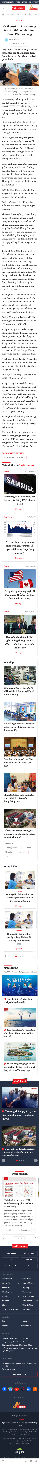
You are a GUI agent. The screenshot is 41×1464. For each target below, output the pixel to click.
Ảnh (3, 1319)
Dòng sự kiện (20, 1172)
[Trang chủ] (3, 14)
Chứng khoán (8, 2)
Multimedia (11, 967)
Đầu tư (19, 14)
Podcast (14, 971)
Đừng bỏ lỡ (10, 866)
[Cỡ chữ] (25, 1461)
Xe (30, 2)
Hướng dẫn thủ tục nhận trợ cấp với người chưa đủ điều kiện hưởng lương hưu (19, 898)
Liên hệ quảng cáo (19, 1372)
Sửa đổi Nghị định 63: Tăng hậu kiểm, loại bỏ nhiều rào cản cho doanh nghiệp (19, 727)
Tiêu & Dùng (21, 2)
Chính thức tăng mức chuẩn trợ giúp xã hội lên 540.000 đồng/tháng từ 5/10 (19, 798)
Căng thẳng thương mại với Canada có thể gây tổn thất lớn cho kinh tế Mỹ (20, 595)
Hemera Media (30, 1455)
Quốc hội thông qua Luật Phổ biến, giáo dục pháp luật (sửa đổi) (18, 762)
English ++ (29, 1263)
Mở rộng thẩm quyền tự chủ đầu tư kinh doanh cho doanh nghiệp (19, 1114)
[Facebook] (4, 1386)
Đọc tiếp (9, 662)
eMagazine (35, 971)
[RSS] (35, 1386)
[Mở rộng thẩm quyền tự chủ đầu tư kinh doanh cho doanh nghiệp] (20, 1097)
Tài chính (28, 14)
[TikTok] (23, 1386)
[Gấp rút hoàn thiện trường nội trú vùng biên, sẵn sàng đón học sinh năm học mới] (18, 1134)
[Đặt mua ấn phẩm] (33, 7)
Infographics (24, 971)
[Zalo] (29, 1386)
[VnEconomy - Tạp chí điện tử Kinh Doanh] (20, 1243)
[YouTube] (16, 1386)
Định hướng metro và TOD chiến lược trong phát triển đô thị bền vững (17, 1201)
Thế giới (6, 471)
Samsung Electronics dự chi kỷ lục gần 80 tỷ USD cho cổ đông (19, 500)
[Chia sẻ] (36, 1461)
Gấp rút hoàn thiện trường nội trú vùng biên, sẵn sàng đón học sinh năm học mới (19, 834)
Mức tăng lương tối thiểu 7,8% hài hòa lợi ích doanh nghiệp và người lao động (19, 691)
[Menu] (3, 1461)
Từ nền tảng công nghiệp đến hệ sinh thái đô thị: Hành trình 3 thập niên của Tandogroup (20, 1066)
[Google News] (31, 1461)
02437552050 (10, 1367)
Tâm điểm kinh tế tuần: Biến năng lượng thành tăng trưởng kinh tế (19, 1032)
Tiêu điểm (10, 14)
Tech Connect (10, 1263)
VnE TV (36, 2)
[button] (16, 955)
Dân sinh (19, 891)
